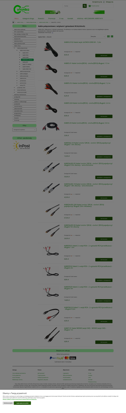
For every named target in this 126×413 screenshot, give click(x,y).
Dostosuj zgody (8, 403)
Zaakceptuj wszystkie (22, 403)
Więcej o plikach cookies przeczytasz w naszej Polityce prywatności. (20, 399)
